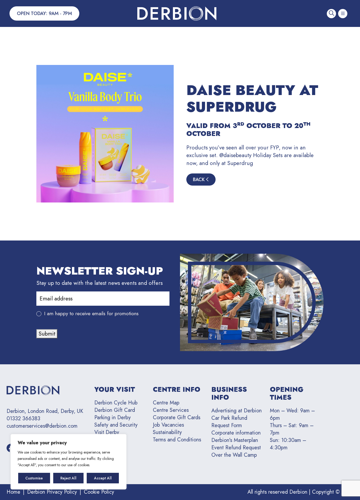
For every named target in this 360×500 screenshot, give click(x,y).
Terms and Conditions (177, 440)
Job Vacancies (168, 425)
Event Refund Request (236, 447)
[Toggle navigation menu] (342, 13)
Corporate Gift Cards (176, 417)
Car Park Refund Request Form (229, 421)
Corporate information (236, 433)
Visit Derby (106, 432)
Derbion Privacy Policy (52, 492)
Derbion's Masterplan (234, 440)
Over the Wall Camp (234, 455)
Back (199, 179)
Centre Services (171, 410)
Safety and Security (116, 425)
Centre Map (166, 403)
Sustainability (167, 432)
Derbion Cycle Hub (116, 403)
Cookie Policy (99, 492)
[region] (69, 461)
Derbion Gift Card (114, 410)
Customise (34, 478)
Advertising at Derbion (236, 410)
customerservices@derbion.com (42, 426)
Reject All (68, 478)
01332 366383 (23, 418)
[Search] (331, 13)
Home (13, 492)
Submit (46, 334)
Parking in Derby (112, 417)
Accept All (103, 478)
